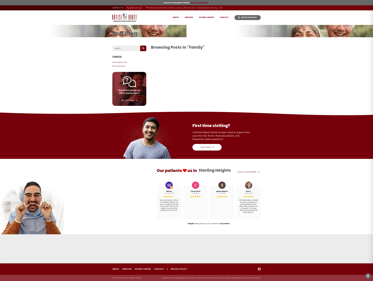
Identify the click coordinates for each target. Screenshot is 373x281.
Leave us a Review (246, 172)
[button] (159, 199)
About (176, 17)
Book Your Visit (249, 17)
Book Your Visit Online (200, 3)
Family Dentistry (118, 66)
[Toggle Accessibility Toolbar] (368, 276)
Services (189, 17)
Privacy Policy (179, 269)
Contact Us (117, 8)
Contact (224, 17)
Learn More (205, 147)
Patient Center (206, 17)
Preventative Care (119, 62)
